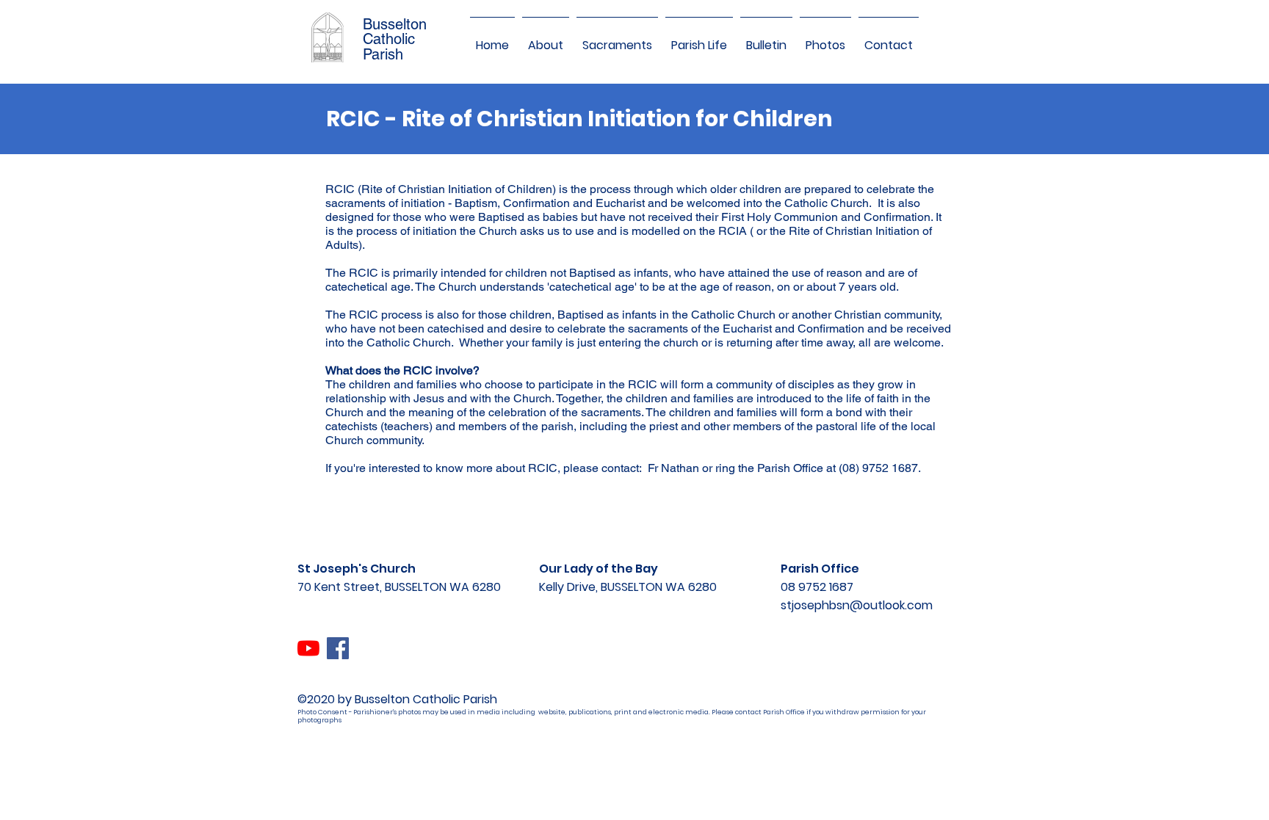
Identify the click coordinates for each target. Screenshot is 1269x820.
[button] (545, 39)
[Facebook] (338, 648)
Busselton (395, 24)
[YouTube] (308, 648)
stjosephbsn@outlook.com (857, 605)
